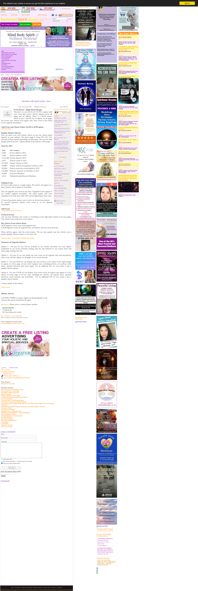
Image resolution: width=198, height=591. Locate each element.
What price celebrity (6, 408)
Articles (7, 74)
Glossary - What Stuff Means (61, 180)
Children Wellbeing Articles (110, 561)
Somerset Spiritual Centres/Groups (9, 60)
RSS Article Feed (61, 200)
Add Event (36, 24)
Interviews (4, 69)
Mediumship (108, 563)
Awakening (100, 561)
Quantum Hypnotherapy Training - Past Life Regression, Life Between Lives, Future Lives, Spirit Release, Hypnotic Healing (128, 178)
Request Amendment (9, 372)
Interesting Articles (110, 562)
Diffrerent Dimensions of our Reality (11, 395)
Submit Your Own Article (8, 383)
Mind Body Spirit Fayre (102, 530)
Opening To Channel (6, 425)
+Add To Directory (42, 15)
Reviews (3, 61)
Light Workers (101, 563)
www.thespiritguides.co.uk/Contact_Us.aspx (13, 323)
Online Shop (17, 587)
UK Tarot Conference (124, 163)
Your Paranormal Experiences (8, 66)
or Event (87, 42)
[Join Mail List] (59, 69)
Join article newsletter (9, 461)
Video (83, 42)
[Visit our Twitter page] (56, 15)
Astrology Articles (105, 560)
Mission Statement (38, 587)
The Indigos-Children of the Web (10, 392)
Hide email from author (25, 461)
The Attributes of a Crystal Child (10, 391)
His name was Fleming (7, 419)
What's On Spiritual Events (7, 55)
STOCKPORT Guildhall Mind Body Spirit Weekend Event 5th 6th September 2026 (128, 48)
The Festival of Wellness (125, 36)
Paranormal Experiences (102, 564)
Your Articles (4, 64)
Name (2, 434)
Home (3, 51)
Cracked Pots (4, 423)
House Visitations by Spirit (8, 414)
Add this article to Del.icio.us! (11, 376)
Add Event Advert (6, 129)
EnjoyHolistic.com (58, 185)
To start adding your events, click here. (11, 210)
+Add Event (3, 15)
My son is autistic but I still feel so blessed (12, 389)
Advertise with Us (46, 587)
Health (103, 562)
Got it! (187, 3)
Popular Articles (103, 558)
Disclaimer (59, 587)
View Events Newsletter (9, 24)
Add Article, (79, 42)
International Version (81, 317)
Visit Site (120, 55)
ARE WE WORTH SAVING (8, 420)
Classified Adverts (5, 58)
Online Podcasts (80, 7)
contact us (6, 304)
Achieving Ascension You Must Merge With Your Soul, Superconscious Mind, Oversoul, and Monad (27, 403)
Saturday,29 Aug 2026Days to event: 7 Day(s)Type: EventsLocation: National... (105, 539)
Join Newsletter (25, 24)
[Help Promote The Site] (81, 321)
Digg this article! (8, 373)
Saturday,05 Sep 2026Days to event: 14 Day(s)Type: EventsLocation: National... (105, 551)
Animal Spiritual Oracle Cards (61, 128)
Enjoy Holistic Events (6, 63)
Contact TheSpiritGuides (60, 188)
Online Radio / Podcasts (60, 168)
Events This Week (104, 534)
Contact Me (7, 370)
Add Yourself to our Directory (83, 44)
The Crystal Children (7, 399)
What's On (57, 183)
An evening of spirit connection (127, 76)
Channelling (4, 422)
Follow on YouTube (59, 190)
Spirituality (110, 530)
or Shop (86, 7)
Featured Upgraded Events (102, 536)
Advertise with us (58, 177)
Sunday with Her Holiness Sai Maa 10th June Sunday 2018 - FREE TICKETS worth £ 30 (61, 143)
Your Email (4, 438)
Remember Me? (7, 459)
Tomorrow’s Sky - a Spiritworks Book (11, 411)
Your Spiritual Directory (7, 68)
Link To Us (54, 587)
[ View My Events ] (66, 8)
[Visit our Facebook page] (53, 15)
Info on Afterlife (58, 171)
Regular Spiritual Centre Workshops (9, 54)
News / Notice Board (16, 74)
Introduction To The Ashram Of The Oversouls (13, 402)
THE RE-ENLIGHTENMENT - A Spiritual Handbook (15, 412)
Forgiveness (4, 405)
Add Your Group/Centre (82, 45)
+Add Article (14, 15)
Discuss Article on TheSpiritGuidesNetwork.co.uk (17, 377)
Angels (98, 560)
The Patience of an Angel (7, 409)
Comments (4, 442)
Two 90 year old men (6, 417)
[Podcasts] (65, 16)
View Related (62, 157)
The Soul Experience (124, 152)
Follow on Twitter (58, 196)
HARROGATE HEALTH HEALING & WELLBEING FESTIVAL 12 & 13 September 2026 (128, 113)
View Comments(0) (17, 316)
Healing (99, 562)
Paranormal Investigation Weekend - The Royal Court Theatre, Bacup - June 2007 (23, 406)
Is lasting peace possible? (60, 118)
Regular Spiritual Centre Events (8, 52)
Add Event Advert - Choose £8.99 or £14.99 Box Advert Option (17, 238)
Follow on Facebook (59, 193)
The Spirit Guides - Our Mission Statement (12, 400)
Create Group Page (59, 166)
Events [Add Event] (105, 529)
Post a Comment (5, 316)
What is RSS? (60, 203)
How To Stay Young (6, 426)
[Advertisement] (36, 94)
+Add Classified (25, 15)
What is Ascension (6, 394)
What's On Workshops (6, 57)
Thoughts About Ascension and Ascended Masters (14, 397)
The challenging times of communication (11, 416)
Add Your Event (5, 287)
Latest (56, 116)
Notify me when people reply (11, 463)
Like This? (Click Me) (8, 308)
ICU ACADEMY (58, 135)
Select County (79, 319)
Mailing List (57, 163)
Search (69, 18)
